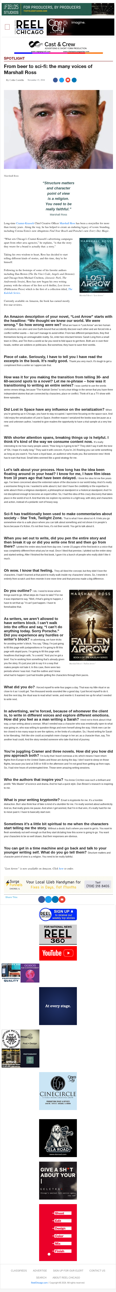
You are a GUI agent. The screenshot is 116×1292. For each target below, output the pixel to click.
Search (41, 1277)
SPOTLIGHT (14, 58)
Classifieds (19, 1270)
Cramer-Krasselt (25, 223)
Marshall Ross (67, 223)
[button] (7, 27)
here (61, 868)
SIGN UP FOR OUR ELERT (68, 1270)
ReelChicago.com (39, 1283)
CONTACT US (97, 1270)
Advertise (40, 1270)
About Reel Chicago (66, 1277)
